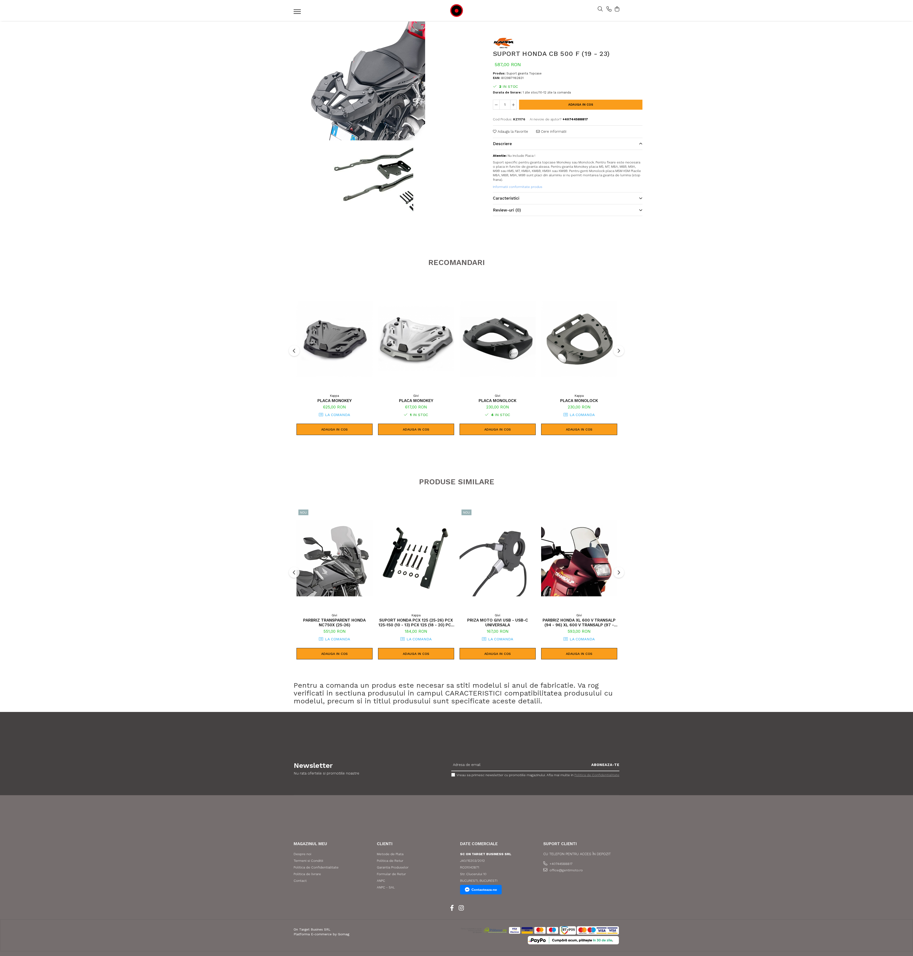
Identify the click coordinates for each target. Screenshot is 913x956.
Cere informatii (553, 131)
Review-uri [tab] (507, 210)
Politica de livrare (307, 874)
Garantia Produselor (392, 867)
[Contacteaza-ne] (609, 9)
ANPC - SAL (386, 887)
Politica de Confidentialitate (596, 775)
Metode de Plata (390, 854)
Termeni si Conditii (308, 861)
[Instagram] (461, 908)
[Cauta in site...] (600, 9)
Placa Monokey (334, 400)
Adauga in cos (580, 104)
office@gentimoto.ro (566, 870)
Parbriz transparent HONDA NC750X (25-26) (334, 622)
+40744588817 (561, 864)
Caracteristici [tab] (506, 198)
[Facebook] (452, 908)
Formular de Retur (391, 874)
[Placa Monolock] (498, 338)
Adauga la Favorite (512, 131)
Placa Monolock (497, 400)
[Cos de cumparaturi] (616, 9)
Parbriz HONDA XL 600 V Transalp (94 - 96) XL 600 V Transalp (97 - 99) (579, 622)
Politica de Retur (390, 861)
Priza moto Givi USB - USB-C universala (497, 622)
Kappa (334, 395)
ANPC (381, 880)
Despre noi (302, 854)
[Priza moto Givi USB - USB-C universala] (498, 558)
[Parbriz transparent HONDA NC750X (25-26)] (334, 558)
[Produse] (298, 13)
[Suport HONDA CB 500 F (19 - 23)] (365, 80)
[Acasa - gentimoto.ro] (456, 10)
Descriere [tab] (502, 143)
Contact (300, 880)
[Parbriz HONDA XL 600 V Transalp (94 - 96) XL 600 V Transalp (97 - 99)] (579, 558)
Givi (416, 395)
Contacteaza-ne (484, 890)
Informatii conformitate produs (517, 187)
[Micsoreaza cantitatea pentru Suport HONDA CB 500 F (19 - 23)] (496, 105)
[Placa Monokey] (334, 338)
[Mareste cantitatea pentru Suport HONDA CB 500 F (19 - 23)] (513, 105)
